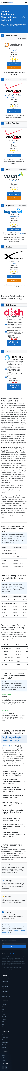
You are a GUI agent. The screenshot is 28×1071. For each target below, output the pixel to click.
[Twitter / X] (6, 1067)
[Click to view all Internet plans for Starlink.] (13, 255)
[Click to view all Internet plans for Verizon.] (13, 88)
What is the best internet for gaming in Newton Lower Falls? (12, 812)
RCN (3, 1021)
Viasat (3, 563)
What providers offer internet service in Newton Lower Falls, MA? (12, 834)
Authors (3, 1057)
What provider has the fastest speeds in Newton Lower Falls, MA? (11, 789)
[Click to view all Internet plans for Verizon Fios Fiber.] (13, 134)
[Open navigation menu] (26, 2)
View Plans (14, 68)
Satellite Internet (5, 994)
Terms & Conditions (9, 969)
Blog (3, 1034)
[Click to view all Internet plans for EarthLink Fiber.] (13, 44)
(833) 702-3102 (15, 386)
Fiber (14, 51)
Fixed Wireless (5, 991)
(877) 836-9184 (14, 276)
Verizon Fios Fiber (7, 554)
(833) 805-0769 (14, 194)
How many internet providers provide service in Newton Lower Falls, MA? (12, 773)
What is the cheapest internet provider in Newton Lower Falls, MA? (12, 781)
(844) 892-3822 (15, 343)
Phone (8, 98)
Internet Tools (5, 1037)
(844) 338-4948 (14, 111)
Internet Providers (6, 979)
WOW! (3, 1024)
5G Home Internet (16, 98)
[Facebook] (3, 1067)
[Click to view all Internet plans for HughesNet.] (13, 211)
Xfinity (3, 1006)
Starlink (4, 560)
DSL (10, 96)
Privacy (3, 969)
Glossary (4, 1039)
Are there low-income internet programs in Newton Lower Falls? (13, 804)
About (3, 1055)
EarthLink (4, 1004)
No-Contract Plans (6, 996)
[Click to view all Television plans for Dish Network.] (14, 312)
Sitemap (4, 1047)
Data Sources (5, 1042)
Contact (3, 1060)
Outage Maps (5, 1044)
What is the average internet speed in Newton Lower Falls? (12, 826)
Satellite (11, 181)
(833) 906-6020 (14, 64)
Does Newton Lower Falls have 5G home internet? (11, 819)
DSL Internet (5, 989)
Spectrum (4, 1011)
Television (15, 96)
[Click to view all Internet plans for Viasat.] (13, 175)
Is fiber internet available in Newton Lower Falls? (12, 797)
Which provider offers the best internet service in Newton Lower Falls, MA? (11, 739)
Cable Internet (5, 986)
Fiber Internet (5, 981)
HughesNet (5, 566)
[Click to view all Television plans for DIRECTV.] (14, 358)
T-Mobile (4, 1019)
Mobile (20, 96)
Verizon (4, 557)
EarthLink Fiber (6, 550)
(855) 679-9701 (14, 155)
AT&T (3, 1009)
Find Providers (14, 947)
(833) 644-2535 (14, 230)
